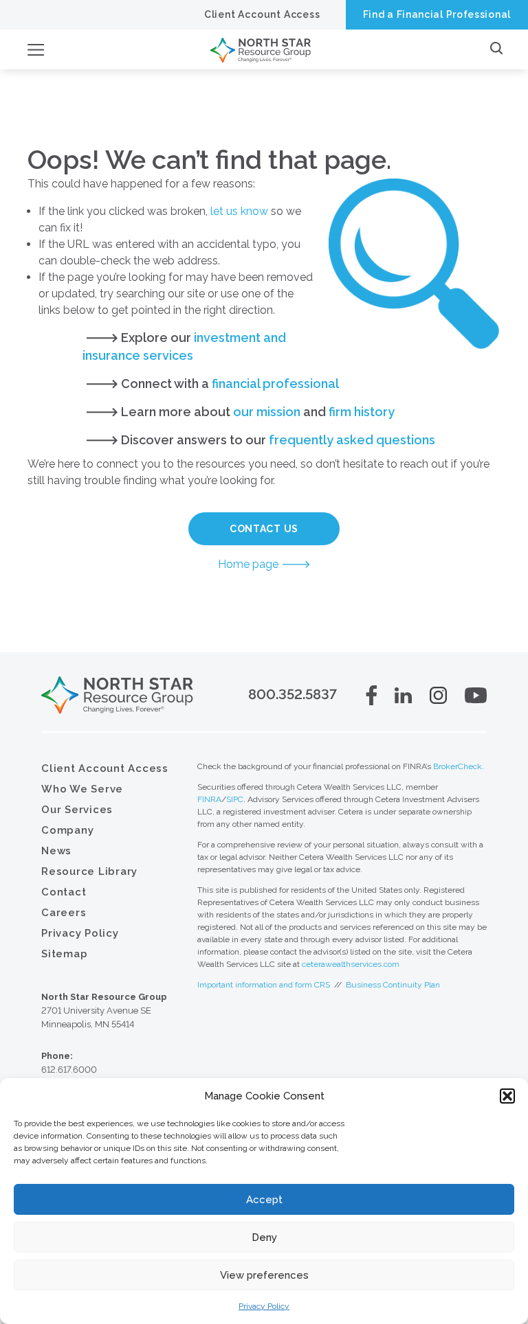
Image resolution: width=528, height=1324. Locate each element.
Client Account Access (262, 14)
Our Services (77, 809)
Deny (264, 1237)
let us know (239, 211)
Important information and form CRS (263, 985)
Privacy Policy (264, 1306)
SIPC (234, 799)
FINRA (209, 799)
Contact (63, 892)
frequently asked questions (352, 440)
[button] (507, 1096)
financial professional (275, 383)
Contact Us (264, 528)
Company (67, 830)
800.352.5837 (292, 694)
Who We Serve (82, 789)
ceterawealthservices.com (350, 964)
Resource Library (89, 871)
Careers (63, 912)
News (56, 851)
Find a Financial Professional (437, 14)
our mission (266, 411)
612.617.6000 (69, 1069)
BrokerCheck (457, 766)
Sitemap (64, 954)
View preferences (264, 1275)
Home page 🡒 (264, 564)
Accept (264, 1200)
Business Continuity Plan (393, 985)
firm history (362, 411)
